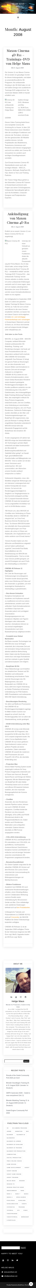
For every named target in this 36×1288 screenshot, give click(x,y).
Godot (27, 1167)
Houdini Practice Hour (15, 1187)
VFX (18, 1210)
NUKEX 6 (10, 1197)
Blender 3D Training (14, 1147)
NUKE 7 (17, 1193)
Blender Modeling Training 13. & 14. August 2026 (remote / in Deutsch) (17, 1103)
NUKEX (26, 1193)
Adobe (9, 1131)
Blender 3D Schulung (15, 1144)
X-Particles (11, 1220)
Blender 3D (21, 1134)
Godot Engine (12, 1170)
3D (7, 1128)
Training (21, 1207)
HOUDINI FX (11, 1184)
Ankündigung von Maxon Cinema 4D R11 (18, 218)
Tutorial (10, 1210)
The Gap (27, 1285)
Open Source (21, 1197)
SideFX (24, 1203)
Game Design (11, 1164)
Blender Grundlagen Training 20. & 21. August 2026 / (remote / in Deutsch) (17, 1085)
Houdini (22, 1180)
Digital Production (14, 1157)
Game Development (14, 1167)
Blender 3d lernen (14, 1141)
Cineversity (15, 917)
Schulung (22, 1200)
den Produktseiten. (23, 907)
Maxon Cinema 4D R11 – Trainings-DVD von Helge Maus (18, 57)
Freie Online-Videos (14, 1161)
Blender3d (11, 1137)
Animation (18, 1131)
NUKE (22, 1190)
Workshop (25, 1216)
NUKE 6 (9, 1193)
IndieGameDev (12, 1190)
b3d (27, 1131)
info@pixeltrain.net (10, 1276)
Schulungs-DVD (12, 1203)
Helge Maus (11, 1180)
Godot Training (12, 1177)
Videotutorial (12, 1216)
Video (25, 1210)
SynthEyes (11, 1207)
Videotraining (12, 1213)
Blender (10, 1134)
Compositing (11, 1154)
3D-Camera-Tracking (19, 1128)
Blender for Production (16, 1151)
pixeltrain (11, 1200)
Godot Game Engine (14, 1174)
